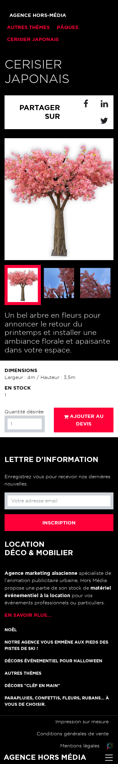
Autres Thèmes (23, 673)
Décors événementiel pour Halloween (53, 660)
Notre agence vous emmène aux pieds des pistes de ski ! (56, 645)
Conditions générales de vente (73, 734)
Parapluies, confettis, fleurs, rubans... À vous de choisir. (57, 701)
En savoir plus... (28, 615)
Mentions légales (80, 746)
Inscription (59, 522)
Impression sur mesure (82, 721)
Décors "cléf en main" (32, 685)
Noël (11, 629)
